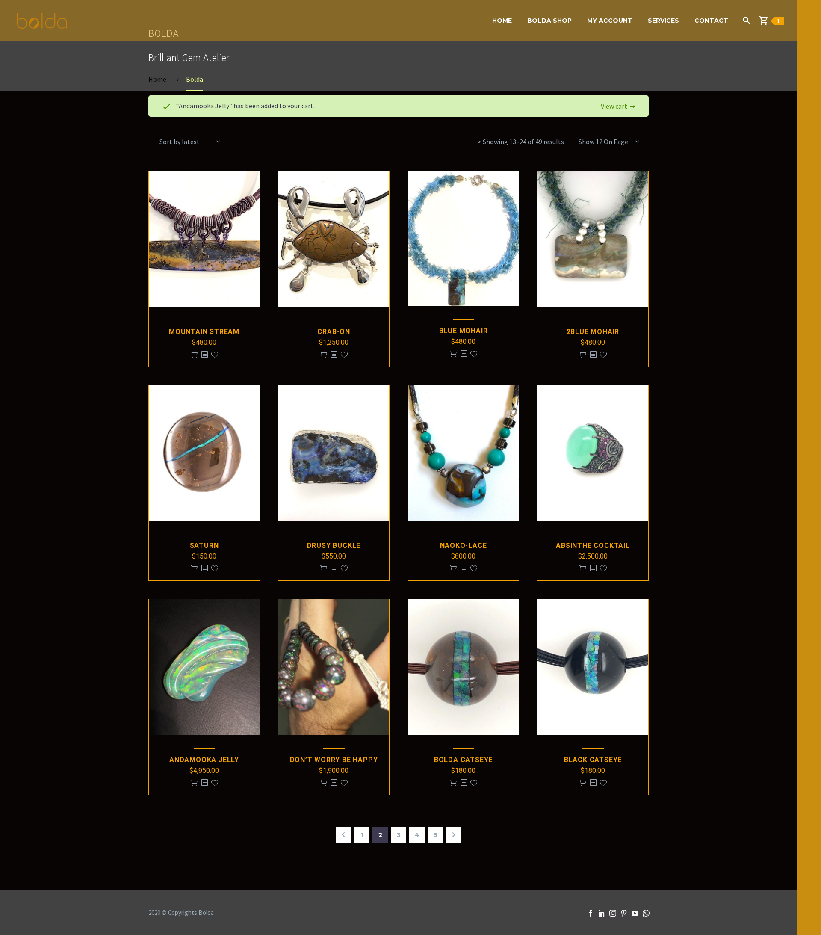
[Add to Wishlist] (214, 354)
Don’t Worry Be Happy (334, 760)
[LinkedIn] (601, 913)
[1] (766, 20)
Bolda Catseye (463, 760)
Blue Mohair (463, 331)
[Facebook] (590, 913)
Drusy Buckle (334, 545)
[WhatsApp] (646, 913)
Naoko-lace (463, 545)
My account (609, 20)
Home (502, 20)
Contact (711, 20)
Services (663, 20)
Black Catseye (593, 760)
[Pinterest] (623, 913)
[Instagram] (612, 913)
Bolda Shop (549, 20)
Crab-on (333, 332)
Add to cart (194, 354)
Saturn (204, 545)
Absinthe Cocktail (593, 545)
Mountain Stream (204, 332)
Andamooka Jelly (204, 760)
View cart (614, 106)
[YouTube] (635, 913)
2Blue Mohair (593, 332)
